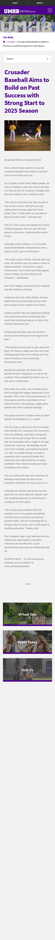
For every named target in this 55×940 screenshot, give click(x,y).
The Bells (11, 41)
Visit (15, 3)
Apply (40, 3)
